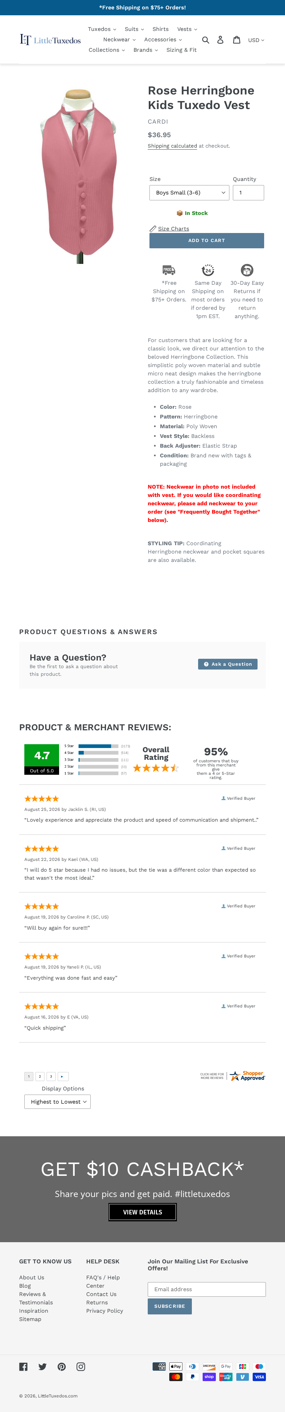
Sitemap (30, 1319)
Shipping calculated (172, 146)
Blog (25, 1285)
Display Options (63, 1088)
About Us (31, 1277)
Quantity (244, 179)
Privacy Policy (104, 1310)
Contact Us (101, 1294)
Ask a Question (231, 664)
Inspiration (33, 1310)
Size (155, 179)
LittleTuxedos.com (58, 1395)
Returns (97, 1302)
